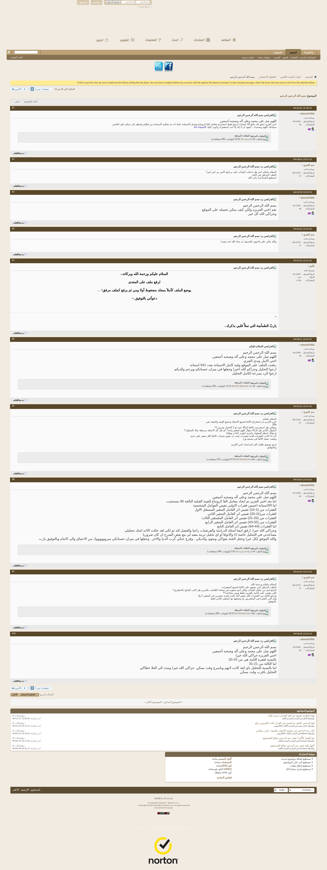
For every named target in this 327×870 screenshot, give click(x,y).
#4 (13, 229)
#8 (13, 479)
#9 (13, 571)
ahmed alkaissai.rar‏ (242, 386)
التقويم (285, 57)
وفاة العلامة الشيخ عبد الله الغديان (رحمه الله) (291, 716)
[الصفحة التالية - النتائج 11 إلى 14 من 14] (24, 89)
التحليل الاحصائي (267, 77)
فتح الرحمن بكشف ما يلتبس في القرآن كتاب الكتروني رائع (285, 723)
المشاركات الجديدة (308, 57)
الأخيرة (17, 89)
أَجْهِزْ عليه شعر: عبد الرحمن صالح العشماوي (292, 746)
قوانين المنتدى (224, 777)
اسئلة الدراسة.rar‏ (244, 551)
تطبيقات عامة (264, 57)
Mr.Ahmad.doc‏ (243, 459)
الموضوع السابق (172, 702)
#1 (13, 108)
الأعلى (14, 695)
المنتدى (293, 52)
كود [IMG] (227, 766)
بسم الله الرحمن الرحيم (293, 96)
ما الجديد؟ (308, 52)
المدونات (277, 52)
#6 (13, 339)
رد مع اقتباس (18, 153)
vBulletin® (163, 803)
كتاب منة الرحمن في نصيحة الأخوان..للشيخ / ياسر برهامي (285, 731)
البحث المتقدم (16, 57)
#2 (13, 159)
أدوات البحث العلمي (290, 77)
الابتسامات (226, 762)
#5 (13, 260)
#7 (13, 406)
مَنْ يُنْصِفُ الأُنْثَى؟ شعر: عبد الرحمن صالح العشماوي (288, 738)
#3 (13, 192)
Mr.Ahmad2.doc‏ (243, 613)
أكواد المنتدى (225, 759)
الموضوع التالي (154, 702)
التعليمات (294, 57)
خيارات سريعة (248, 57)
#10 (14, 633)
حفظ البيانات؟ (143, 7)
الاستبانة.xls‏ (246, 139)
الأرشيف (24, 790)
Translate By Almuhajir (163, 808)
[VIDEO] (228, 769)
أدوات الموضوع (30, 102)
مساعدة (96, 2)
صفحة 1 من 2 (42, 89)
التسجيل (83, 2)
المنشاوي (35, 790)
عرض (17, 102)
